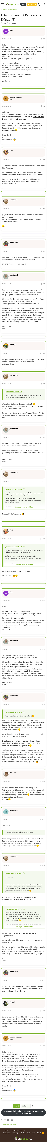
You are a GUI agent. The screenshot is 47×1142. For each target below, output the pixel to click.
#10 (43, 481)
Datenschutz (25, 1133)
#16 (43, 819)
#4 (44, 209)
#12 (43, 601)
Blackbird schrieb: (13, 873)
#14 (43, 705)
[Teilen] (41, 39)
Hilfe (34, 1133)
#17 (43, 866)
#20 (43, 1046)
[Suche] (44, 4)
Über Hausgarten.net (17, 1131)
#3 (44, 159)
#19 (43, 1011)
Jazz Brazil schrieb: (13, 489)
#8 (44, 384)
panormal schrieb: (13, 391)
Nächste (24, 1106)
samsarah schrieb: (13, 712)
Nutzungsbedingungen (11, 1133)
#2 (44, 106)
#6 (44, 284)
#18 (43, 980)
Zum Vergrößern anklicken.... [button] (24, 507)
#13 (43, 649)
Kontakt (5, 1131)
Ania (4, 23)
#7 (44, 353)
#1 (44, 39)
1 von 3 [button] (16, 1106)
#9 (44, 437)
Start (39, 1133)
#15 (43, 782)
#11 (43, 539)
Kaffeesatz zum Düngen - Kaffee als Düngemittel (23, 118)
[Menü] (2, 4)
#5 (44, 251)
